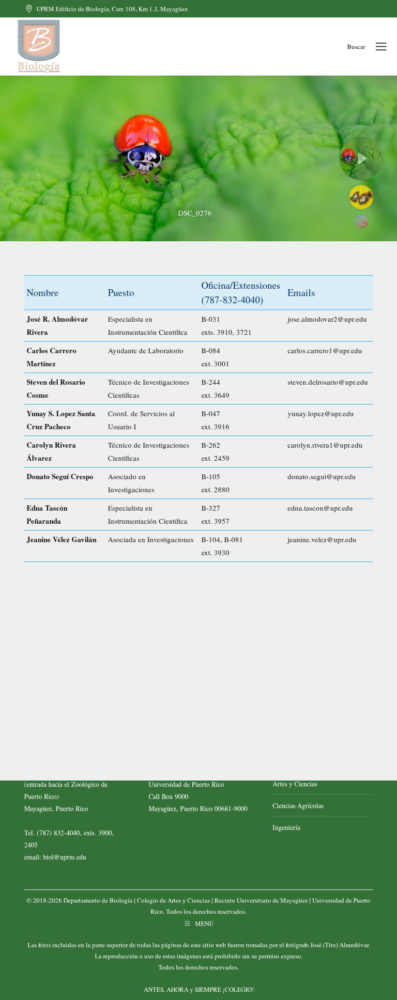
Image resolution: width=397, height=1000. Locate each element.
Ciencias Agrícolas (298, 805)
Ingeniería (286, 827)
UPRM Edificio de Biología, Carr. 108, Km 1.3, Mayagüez (112, 8)
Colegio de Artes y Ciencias (173, 900)
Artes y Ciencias (295, 783)
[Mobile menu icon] (381, 46)
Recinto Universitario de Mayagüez (261, 900)
